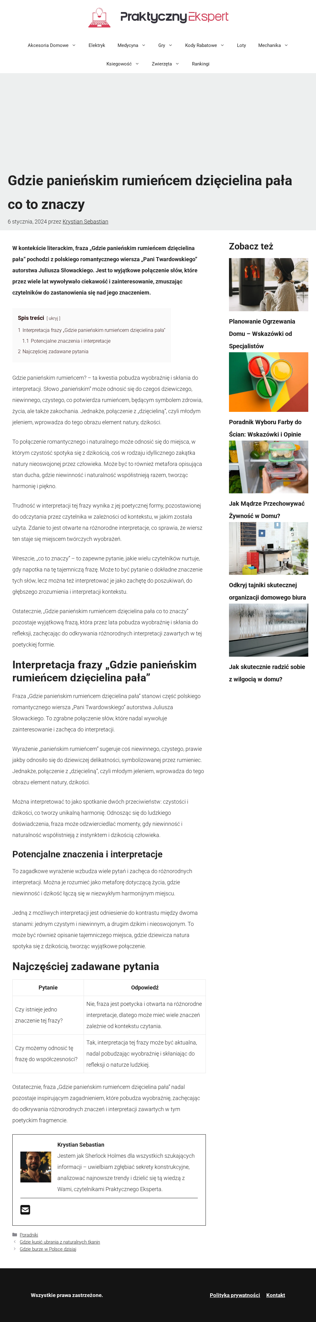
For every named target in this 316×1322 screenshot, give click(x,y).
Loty (241, 45)
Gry (161, 45)
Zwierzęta (162, 64)
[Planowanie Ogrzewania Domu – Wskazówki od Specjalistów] (268, 286)
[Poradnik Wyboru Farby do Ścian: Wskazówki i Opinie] (268, 384)
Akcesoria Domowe (48, 45)
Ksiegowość (119, 64)
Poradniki (29, 1235)
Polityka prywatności (235, 1295)
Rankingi (201, 64)
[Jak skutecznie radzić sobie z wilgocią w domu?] (268, 632)
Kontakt (275, 1295)
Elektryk (97, 45)
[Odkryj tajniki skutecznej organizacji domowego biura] (268, 550)
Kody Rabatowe (201, 45)
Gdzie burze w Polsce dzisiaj (48, 1249)
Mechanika (269, 45)
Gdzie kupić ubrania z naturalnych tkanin (60, 1242)
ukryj (53, 318)
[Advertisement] (158, 122)
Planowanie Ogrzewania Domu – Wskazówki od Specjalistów (262, 334)
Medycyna (128, 45)
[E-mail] (25, 1212)
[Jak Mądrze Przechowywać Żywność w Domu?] (268, 469)
